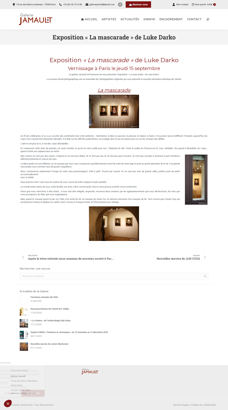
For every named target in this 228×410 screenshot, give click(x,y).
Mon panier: (205, 4)
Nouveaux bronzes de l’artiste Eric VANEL (50, 309)
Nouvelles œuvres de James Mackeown (49, 344)
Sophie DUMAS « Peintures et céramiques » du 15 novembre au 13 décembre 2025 (69, 332)
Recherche (204, 276)
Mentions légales (181, 405)
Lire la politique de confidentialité (21, 382)
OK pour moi (61, 393)
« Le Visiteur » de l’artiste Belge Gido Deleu (51, 320)
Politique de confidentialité (203, 405)
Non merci (15, 393)
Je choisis (38, 393)
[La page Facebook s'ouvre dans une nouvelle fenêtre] (120, 4)
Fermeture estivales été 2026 (44, 297)
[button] (8, 403)
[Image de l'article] (24, 300)
